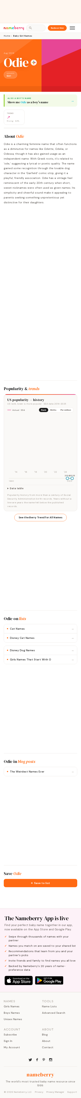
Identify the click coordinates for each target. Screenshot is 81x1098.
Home (7, 36)
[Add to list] (34, 63)
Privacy (39, 1091)
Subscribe (57, 27)
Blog (45, 1034)
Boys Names (12, 1012)
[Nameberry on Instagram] (51, 1059)
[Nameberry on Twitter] (30, 1059)
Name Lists (49, 1006)
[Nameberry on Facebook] (37, 1059)
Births (53, 410)
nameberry (40, 1074)
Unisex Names (13, 1019)
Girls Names (12, 1006)
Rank (43, 410)
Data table (17, 488)
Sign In (8, 1041)
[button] (40, 883)
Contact (47, 1047)
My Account (12, 1047)
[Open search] (35, 28)
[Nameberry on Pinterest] (44, 1059)
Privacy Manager (55, 1091)
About (46, 1041)
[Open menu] (72, 28)
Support (72, 1091)
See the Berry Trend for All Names (40, 517)
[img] (40, 445)
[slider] (67, 478)
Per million (65, 410)
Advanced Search (53, 1012)
